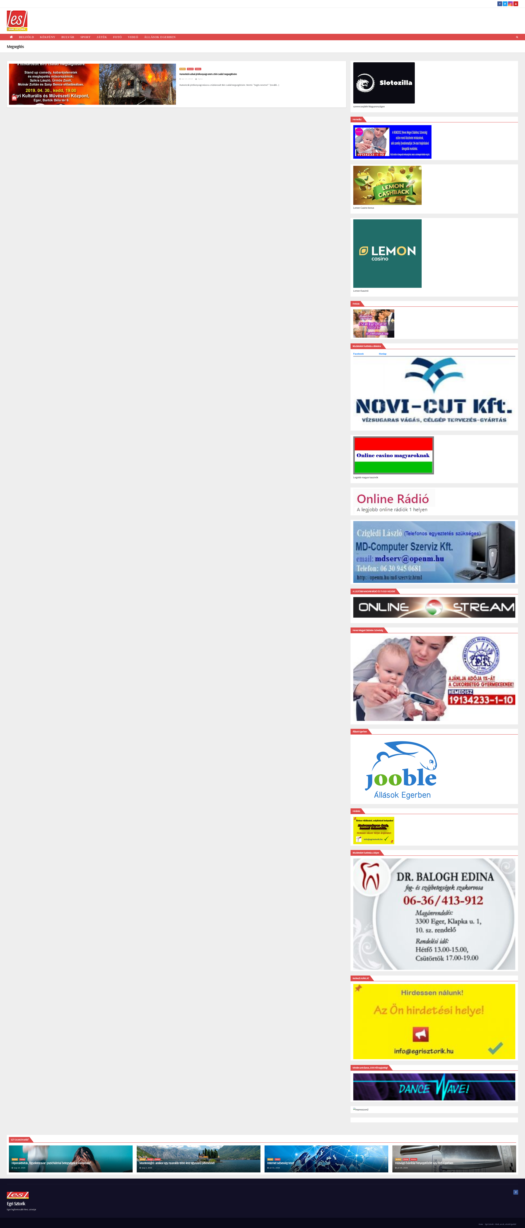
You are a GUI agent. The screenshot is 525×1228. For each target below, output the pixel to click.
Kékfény (413, 1159)
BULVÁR (67, 37)
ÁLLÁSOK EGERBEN (160, 37)
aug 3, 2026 (147, 1168)
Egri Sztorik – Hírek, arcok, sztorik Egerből (500, 1224)
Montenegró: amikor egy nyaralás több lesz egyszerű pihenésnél (177, 1163)
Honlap (383, 354)
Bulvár (270, 1159)
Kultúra (198, 69)
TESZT (277, 1159)
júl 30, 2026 (402, 1168)
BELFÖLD (26, 37)
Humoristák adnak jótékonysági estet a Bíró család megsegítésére (208, 74)
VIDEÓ (133, 37)
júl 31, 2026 (275, 1168)
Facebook (358, 354)
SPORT (85, 37)
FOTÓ (117, 37)
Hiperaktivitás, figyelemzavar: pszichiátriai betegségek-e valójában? (51, 1163)
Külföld (157, 1159)
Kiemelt (190, 69)
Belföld (182, 69)
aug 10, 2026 (19, 1168)
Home (481, 1224)
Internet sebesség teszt (280, 1163)
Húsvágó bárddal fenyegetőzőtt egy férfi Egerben (424, 1163)
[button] (517, 37)
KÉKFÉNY (47, 37)
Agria (200, 79)
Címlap (22, 1159)
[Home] (11, 37)
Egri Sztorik (16, 1203)
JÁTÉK (102, 37)
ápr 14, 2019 (187, 79)
